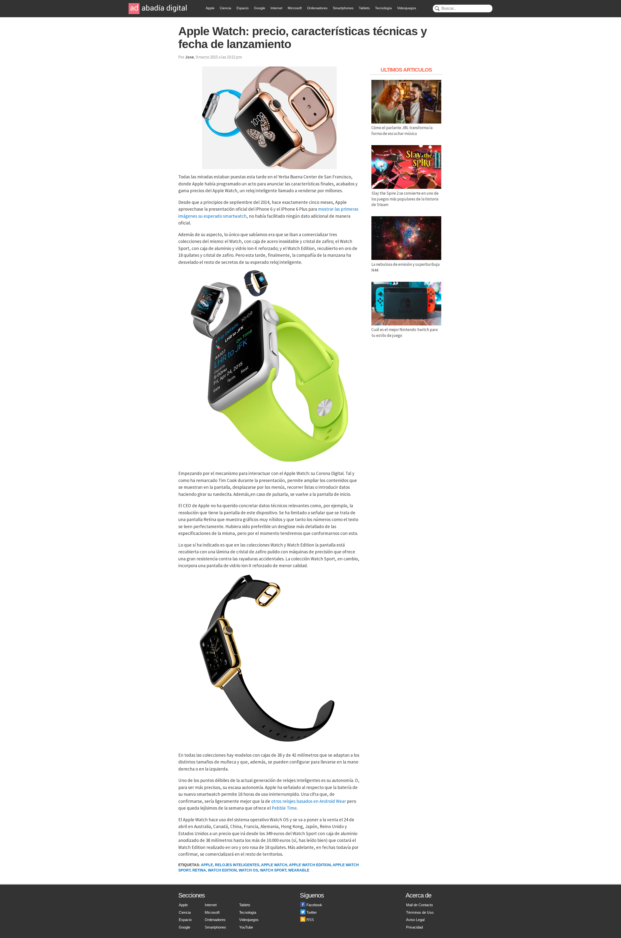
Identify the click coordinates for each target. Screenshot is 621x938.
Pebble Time (284, 808)
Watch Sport (273, 870)
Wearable (298, 870)
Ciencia (225, 8)
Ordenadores (317, 8)
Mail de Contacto (419, 905)
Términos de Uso (419, 912)
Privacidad (414, 927)
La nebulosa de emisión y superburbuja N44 (405, 267)
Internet (276, 8)
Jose (189, 57)
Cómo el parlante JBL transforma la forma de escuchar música (402, 130)
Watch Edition (222, 870)
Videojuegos (406, 8)
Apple (210, 8)
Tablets (364, 8)
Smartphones (343, 8)
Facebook (314, 905)
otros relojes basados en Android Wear (308, 801)
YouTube (246, 927)
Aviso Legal (415, 920)
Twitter (311, 912)
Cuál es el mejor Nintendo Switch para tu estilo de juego (404, 332)
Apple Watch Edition (310, 865)
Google (259, 8)
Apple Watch (274, 865)
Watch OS (248, 870)
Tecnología (383, 8)
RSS (310, 920)
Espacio (243, 8)
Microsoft (295, 8)
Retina (199, 870)
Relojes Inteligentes (237, 865)
